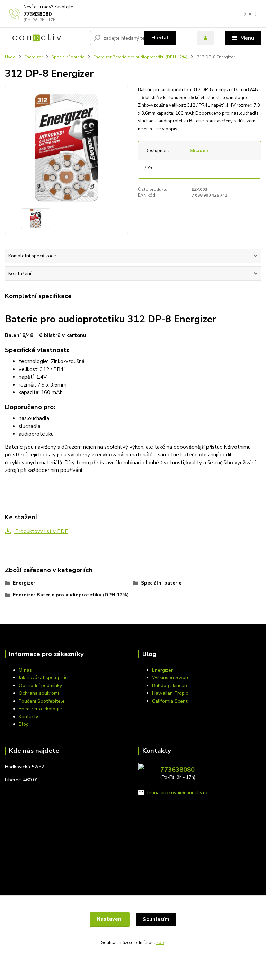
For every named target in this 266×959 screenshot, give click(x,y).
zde (160, 943)
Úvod (10, 57)
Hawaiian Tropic (170, 693)
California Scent (169, 701)
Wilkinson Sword (171, 677)
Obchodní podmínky (40, 685)
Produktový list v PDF (41, 531)
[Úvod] (37, 38)
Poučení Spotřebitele (42, 701)
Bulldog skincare (170, 685)
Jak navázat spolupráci (44, 677)
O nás (25, 670)
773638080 (38, 14)
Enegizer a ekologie (40, 708)
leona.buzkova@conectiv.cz (177, 792)
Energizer (33, 57)
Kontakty (28, 716)
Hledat (160, 37)
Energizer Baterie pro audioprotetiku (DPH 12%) (140, 57)
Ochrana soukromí (39, 693)
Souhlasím (156, 919)
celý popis (166, 129)
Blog (24, 724)
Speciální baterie (68, 57)
